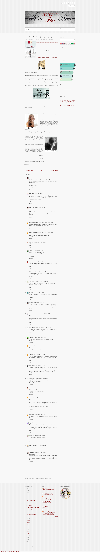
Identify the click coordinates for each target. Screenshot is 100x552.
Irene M (30, 207)
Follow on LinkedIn (72, 3)
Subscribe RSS (74, 3)
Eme (30, 397)
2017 (26, 488)
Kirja (30, 423)
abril (27, 529)
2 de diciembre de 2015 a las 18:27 (37, 292)
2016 (26, 490)
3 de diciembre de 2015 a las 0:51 (40, 354)
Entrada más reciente (29, 170)
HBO (72, 102)
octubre (28, 518)
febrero (28, 533)
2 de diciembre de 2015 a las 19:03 (43, 313)
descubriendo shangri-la (34, 222)
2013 (26, 539)
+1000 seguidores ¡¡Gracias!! (66, 71)
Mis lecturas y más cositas (47, 493)
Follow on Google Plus (66, 3)
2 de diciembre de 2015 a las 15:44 (39, 207)
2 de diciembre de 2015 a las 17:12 (42, 261)
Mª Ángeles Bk (32, 281)
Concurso (61, 101)
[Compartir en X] (27, 164)
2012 (26, 541)
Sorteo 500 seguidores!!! (66, 75)
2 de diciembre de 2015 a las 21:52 (45, 327)
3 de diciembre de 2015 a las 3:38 (38, 365)
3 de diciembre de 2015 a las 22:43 (38, 435)
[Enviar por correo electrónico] (25, 164)
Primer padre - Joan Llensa (47, 502)
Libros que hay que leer (47, 496)
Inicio (42, 170)
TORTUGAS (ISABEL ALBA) (47, 504)
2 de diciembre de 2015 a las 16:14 (39, 242)
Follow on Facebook (62, 3)
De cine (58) (45, 507)
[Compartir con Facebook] (27, 164)
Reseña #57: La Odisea (30, 505)
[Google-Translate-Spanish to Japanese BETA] (66, 43)
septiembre (28, 520)
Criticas (64, 101)
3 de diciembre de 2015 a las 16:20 (37, 397)
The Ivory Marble (46, 511)
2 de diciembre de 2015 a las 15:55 (46, 222)
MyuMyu (31, 452)
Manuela (31, 242)
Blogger (41, 546)
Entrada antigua (54, 170)
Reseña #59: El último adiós (31, 500)
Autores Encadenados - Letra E (31, 502)
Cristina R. (31, 388)
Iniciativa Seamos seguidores (66, 64)
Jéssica (30, 414)
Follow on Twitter (64, 3)
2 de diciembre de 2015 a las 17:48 (39, 271)
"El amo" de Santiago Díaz (47, 497)
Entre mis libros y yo (46, 501)
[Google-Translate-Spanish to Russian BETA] (70, 43)
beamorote (31, 178)
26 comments (50, 39)
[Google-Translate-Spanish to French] (63, 43)
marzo (28, 531)
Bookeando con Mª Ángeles (48, 498)
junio (27, 526)
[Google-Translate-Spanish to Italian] (74, 43)
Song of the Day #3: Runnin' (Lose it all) (33, 509)
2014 (26, 537)
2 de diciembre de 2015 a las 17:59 (41, 281)
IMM (74, 102)
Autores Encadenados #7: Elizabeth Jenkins (33, 507)
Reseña (43, 39)
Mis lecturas (45, 488)
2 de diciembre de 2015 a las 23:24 (40, 346)
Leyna (30, 250)
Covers (51, 29)
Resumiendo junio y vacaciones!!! (48, 494)
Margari (31, 337)
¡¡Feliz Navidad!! (29, 498)
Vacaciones (45, 510)
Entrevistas (70, 102)
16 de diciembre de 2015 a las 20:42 (39, 452)
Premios (61, 105)
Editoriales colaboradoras (60, 29)
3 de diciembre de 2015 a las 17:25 (38, 414)
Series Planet (45, 506)
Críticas (47, 29)
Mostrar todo (56, 516)
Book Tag (61, 100)
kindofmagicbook (33, 313)
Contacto (69, 29)
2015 (26, 492)
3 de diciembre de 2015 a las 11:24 (40, 388)
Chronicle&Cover (33, 546)
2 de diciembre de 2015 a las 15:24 (40, 193)
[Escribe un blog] (26, 164)
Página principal (28, 29)
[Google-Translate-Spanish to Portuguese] (72, 43)
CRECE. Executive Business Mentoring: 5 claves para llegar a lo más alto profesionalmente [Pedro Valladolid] (49, 513)
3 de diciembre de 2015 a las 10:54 (42, 378)
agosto (28, 522)
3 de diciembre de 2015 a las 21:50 (38, 423)
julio (27, 524)
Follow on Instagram (68, 3)
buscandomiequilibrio (33, 327)
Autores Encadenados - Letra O (32, 512)
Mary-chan (31, 193)
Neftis (30, 435)
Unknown (31, 354)
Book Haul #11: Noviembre (31, 496)
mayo (27, 527)
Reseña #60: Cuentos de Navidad (32, 495)
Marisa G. (31, 445)
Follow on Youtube (70, 3)
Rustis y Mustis (32, 378)
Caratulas (73, 100)
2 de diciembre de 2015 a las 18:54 (37, 302)
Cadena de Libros (67, 100)
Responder (31, 189)
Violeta (44, 509)
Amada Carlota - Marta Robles (47, 499)
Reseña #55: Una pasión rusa (41, 37)
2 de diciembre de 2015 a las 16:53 (38, 250)
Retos (71, 105)
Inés (30, 302)
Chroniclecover (30, 39)
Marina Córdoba (32, 261)
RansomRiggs (64, 105)
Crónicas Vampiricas (69, 101)
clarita (30, 365)
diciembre (28, 493)
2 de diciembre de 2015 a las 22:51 (39, 337)
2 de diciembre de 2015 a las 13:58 (40, 178)
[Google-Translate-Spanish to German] (65, 43)
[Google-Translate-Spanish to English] (68, 43)
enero (28, 535)
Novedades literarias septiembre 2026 (49, 489)
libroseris (31, 346)
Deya (30, 292)
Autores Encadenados (67, 99)
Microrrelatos (41, 29)
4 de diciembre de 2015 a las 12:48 (39, 445)
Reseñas (35, 29)
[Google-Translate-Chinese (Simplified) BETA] (61, 43)
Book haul (73, 99)
